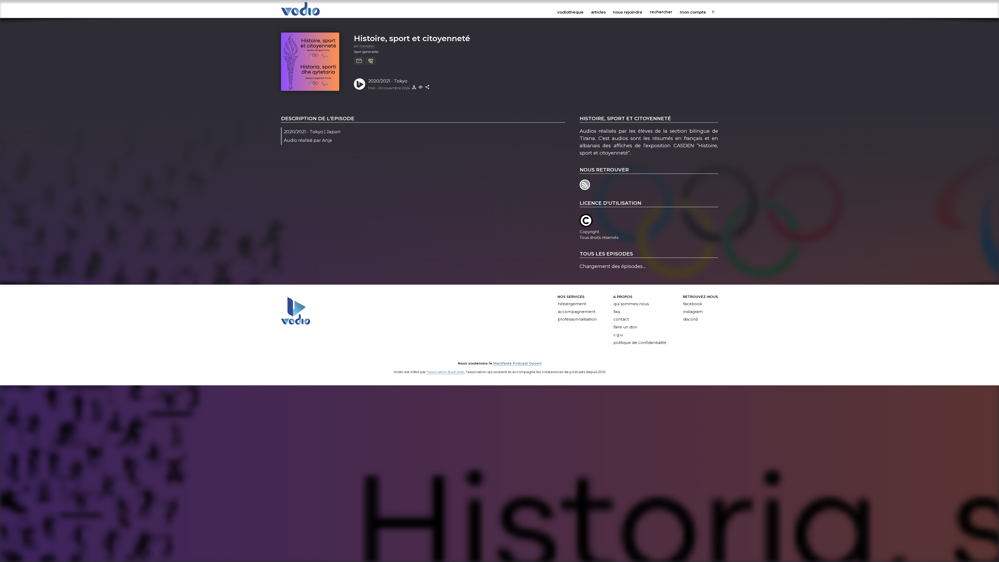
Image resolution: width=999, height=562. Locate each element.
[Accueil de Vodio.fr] (300, 16)
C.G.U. (618, 335)
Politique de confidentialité (640, 343)
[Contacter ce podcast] (359, 61)
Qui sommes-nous (631, 304)
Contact (621, 319)
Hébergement (572, 304)
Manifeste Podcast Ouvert (517, 363)
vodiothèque (570, 12)
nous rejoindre (627, 12)
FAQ (616, 311)
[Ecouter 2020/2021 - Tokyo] (359, 84)
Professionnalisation (577, 319)
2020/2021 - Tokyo (387, 81)
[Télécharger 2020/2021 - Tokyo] (414, 87)
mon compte (693, 12)
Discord (690, 319)
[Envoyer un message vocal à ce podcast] (371, 61)
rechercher (661, 12)
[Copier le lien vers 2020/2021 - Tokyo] (427, 87)
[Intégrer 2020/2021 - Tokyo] (420, 87)
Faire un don (625, 327)
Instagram (693, 311)
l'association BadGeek (445, 372)
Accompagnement (576, 311)
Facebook (692, 304)
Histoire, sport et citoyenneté (412, 38)
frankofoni (367, 46)
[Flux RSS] (585, 188)
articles (598, 12)
